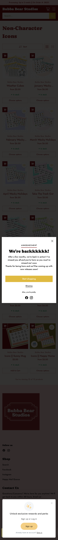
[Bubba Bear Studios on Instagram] (31, 298)
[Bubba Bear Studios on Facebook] (26, 298)
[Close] (52, 241)
